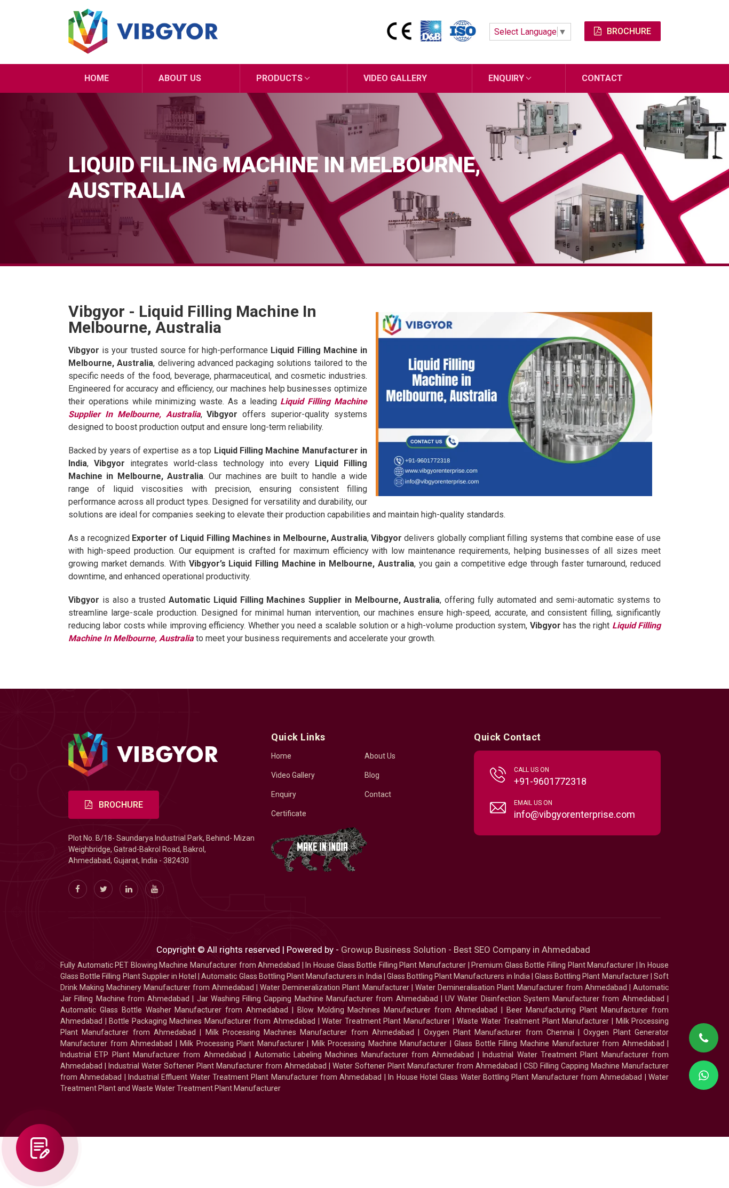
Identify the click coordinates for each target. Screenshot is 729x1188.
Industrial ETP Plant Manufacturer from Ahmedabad (153, 1054)
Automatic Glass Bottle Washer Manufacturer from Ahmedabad (174, 1010)
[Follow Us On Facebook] (77, 889)
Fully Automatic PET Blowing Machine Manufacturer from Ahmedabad (180, 965)
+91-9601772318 (550, 781)
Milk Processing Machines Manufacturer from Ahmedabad (310, 1032)
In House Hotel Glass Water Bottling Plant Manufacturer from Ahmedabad (515, 1077)
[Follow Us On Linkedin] (129, 889)
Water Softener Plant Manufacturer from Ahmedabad (425, 1066)
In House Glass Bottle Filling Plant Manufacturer (385, 965)
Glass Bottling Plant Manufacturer (592, 976)
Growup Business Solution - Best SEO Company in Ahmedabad (465, 949)
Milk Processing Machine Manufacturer (379, 1043)
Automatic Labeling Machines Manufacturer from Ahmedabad (364, 1054)
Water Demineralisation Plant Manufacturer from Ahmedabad (521, 987)
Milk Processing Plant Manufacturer (242, 1043)
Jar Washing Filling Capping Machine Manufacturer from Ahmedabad (317, 998)
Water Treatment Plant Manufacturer (387, 1021)
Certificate (288, 813)
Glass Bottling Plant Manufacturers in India (458, 976)
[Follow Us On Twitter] (103, 889)
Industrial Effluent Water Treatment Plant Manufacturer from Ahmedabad (255, 1077)
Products (279, 78)
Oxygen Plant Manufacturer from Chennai (499, 1032)
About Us (180, 78)
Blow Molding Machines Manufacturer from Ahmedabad (397, 1010)
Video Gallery (395, 78)
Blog (371, 775)
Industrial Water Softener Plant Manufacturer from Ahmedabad (217, 1066)
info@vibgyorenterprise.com (574, 814)
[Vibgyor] (143, 32)
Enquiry (506, 78)
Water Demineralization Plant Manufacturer (334, 987)
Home (96, 78)
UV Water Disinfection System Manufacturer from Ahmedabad (554, 998)
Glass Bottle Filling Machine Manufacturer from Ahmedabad (559, 1043)
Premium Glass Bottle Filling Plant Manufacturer (552, 965)
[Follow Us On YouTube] (154, 889)
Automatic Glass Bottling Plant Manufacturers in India (291, 976)
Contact (602, 78)
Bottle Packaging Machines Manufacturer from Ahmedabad (212, 1021)
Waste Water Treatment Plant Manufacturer (533, 1021)
